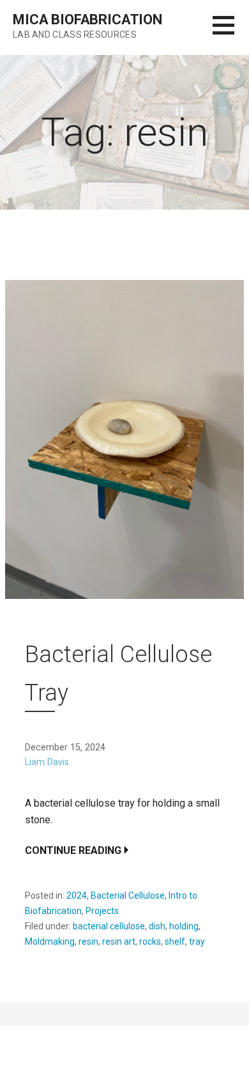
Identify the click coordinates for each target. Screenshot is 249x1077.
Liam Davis (47, 762)
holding (184, 926)
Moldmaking (50, 941)
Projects (102, 911)
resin (88, 941)
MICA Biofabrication (87, 19)
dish (157, 926)
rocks (150, 941)
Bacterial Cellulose (128, 895)
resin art (118, 941)
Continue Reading (73, 850)
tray (197, 941)
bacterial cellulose (109, 926)
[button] (231, 33)
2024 (76, 895)
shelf (175, 941)
